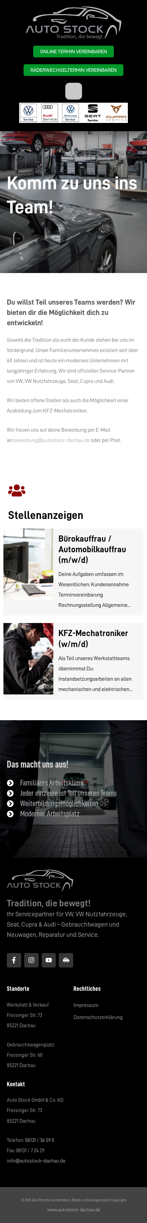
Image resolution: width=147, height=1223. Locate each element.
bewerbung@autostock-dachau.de (51, 440)
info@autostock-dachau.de (36, 1161)
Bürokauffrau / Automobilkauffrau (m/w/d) (92, 549)
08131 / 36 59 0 (39, 1140)
